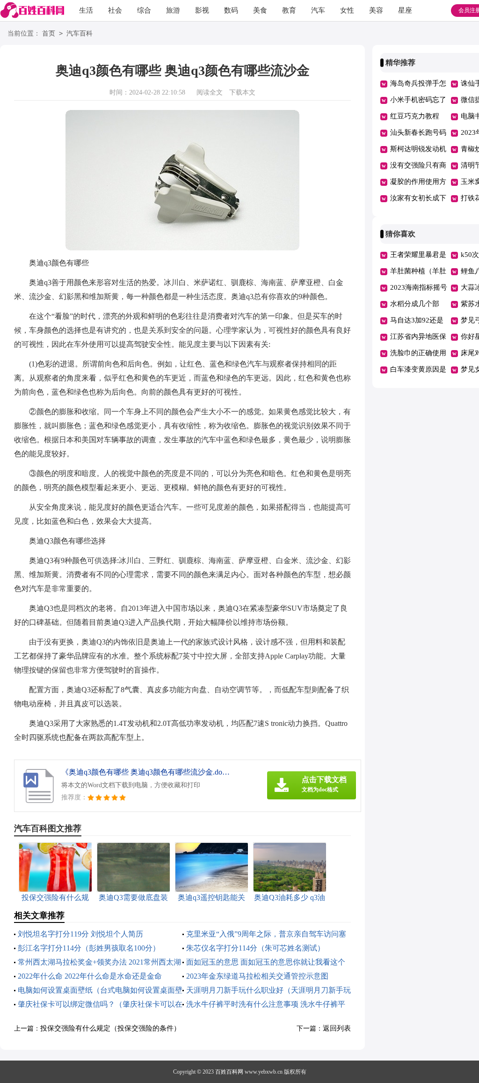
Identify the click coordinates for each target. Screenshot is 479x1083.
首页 (48, 33)
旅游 (173, 10)
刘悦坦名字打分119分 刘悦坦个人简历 (80, 934)
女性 (347, 10)
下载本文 (242, 92)
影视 (202, 10)
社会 (115, 10)
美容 (376, 10)
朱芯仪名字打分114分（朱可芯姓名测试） (255, 948)
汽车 (318, 10)
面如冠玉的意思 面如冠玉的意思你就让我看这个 (265, 962)
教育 (289, 10)
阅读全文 (209, 92)
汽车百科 (79, 33)
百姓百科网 (229, 1071)
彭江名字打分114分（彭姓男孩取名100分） (89, 948)
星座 (405, 10)
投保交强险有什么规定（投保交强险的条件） (110, 1028)
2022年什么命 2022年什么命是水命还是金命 (90, 976)
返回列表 (337, 1028)
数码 (231, 10)
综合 (144, 10)
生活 (86, 10)
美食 (260, 10)
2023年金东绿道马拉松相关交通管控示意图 (257, 976)
